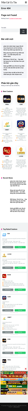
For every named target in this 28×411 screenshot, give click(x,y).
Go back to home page (15, 18)
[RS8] (4, 236)
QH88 (21, 130)
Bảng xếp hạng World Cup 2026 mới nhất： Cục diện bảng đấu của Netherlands (14, 54)
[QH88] (21, 128)
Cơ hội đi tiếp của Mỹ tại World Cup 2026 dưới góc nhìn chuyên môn (13, 73)
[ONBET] (7, 128)
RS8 (8, 233)
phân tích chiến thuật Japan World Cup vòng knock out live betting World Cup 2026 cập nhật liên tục (13, 48)
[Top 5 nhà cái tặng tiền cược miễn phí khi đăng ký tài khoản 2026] (9, 2)
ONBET (7, 130)
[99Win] (7, 102)
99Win (7, 104)
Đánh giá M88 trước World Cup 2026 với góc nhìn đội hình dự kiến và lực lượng (14, 67)
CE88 (21, 104)
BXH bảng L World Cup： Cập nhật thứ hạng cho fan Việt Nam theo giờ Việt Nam (14, 61)
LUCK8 (21, 156)
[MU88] (7, 154)
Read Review (8, 247)
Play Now (20, 247)
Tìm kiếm (3, 27)
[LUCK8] (21, 154)
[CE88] (21, 102)
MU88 (7, 156)
